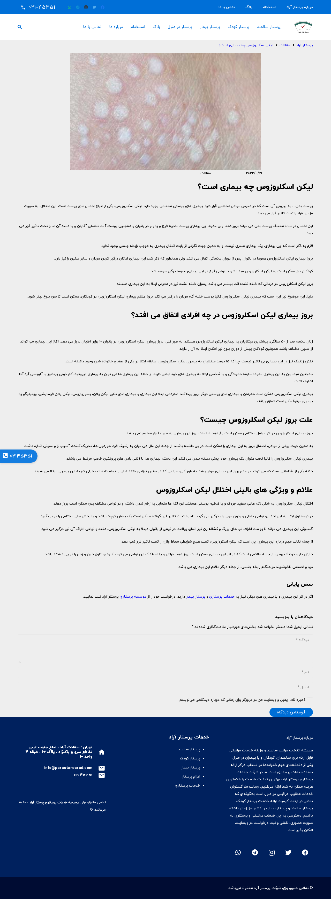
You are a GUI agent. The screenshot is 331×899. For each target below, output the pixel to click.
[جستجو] (19, 27)
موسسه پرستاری (133, 596)
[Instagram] (86, 7)
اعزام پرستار (191, 776)
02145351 (19, 456)
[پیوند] (303, 27)
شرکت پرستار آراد (267, 888)
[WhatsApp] (69, 7)
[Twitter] (94, 7)
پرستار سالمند (189, 749)
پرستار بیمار (195, 596)
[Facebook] (102, 7)
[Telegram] (77, 7)
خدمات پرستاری (222, 596)
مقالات (205, 173)
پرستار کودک (189, 758)
